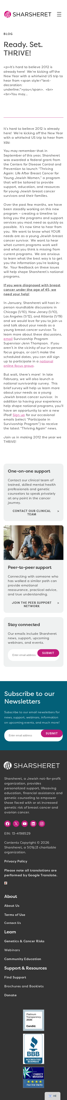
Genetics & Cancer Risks (24, 941)
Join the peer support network (32, 604)
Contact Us (12, 923)
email (8, 339)
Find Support (15, 977)
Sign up (19, 415)
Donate (10, 995)
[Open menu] (59, 14)
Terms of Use (14, 915)
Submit (48, 653)
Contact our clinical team (32, 512)
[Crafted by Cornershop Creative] (6, 883)
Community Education (22, 959)
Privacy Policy (15, 861)
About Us (11, 906)
